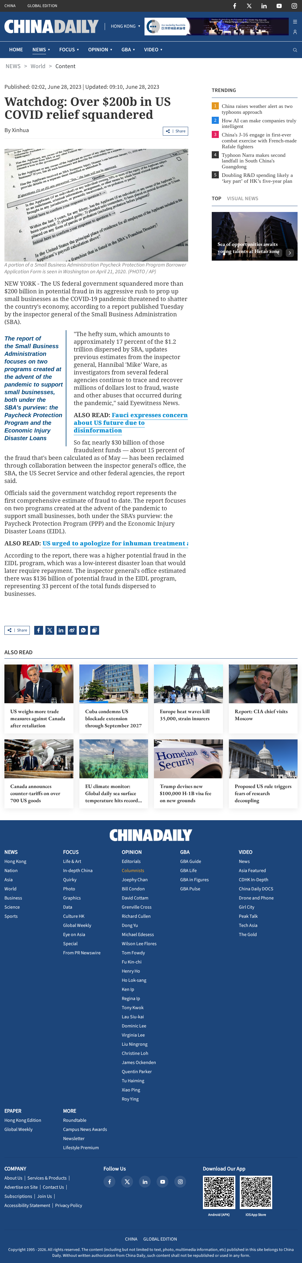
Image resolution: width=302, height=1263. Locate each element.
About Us (13, 1178)
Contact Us (53, 1187)
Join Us (44, 1196)
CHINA (10, 6)
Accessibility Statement (27, 1205)
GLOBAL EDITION (42, 6)
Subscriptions (18, 1196)
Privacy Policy (68, 1205)
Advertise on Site (21, 1187)
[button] (219, 254)
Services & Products (47, 1178)
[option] (255, 236)
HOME (16, 49)
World (38, 66)
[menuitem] (123, 26)
